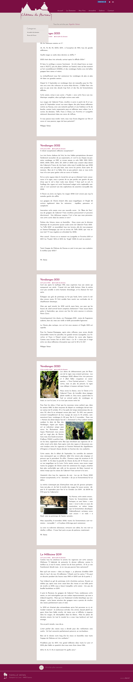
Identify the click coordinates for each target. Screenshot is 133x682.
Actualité (92, 10)
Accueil (60, 10)
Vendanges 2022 (50, 145)
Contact (111, 10)
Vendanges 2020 (50, 366)
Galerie (102, 10)
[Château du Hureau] (35, 10)
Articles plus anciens (51, 667)
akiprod (127, 678)
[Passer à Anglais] (113, 2)
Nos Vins (82, 10)
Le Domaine (71, 10)
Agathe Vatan (74, 24)
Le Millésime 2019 (51, 554)
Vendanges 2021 (50, 279)
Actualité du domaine (61, 36)
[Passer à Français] (109, 2)
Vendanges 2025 (50, 33)
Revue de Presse (31, 35)
